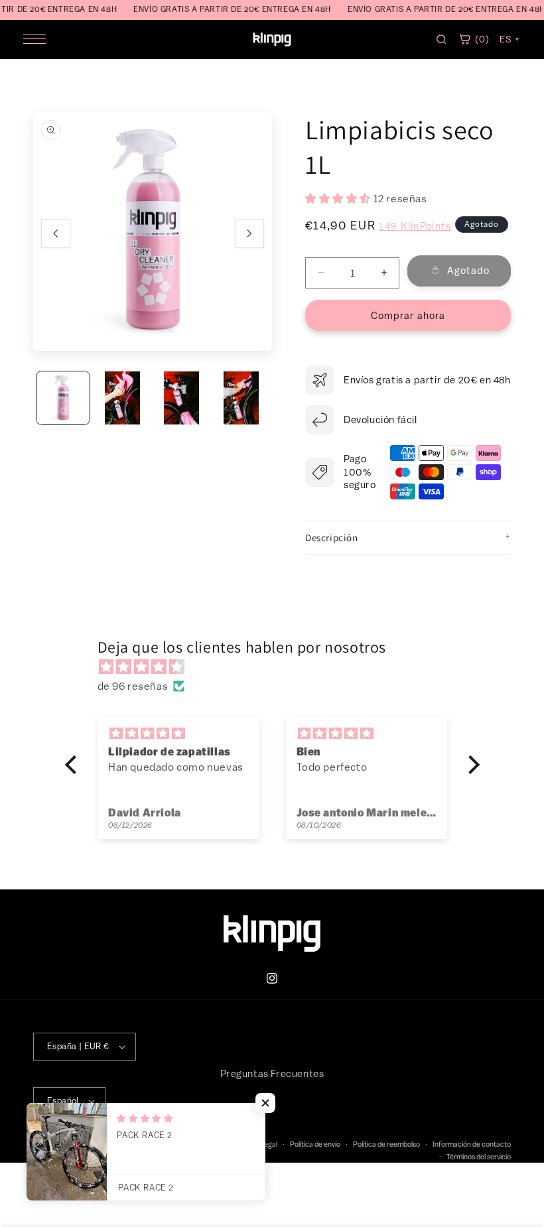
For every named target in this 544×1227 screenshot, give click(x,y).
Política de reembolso (386, 1143)
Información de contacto (472, 1143)
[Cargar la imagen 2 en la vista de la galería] (122, 397)
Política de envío (315, 1143)
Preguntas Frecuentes (272, 1073)
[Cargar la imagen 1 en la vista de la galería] (63, 397)
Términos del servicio (478, 1156)
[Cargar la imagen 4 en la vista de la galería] (241, 397)
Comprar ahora (408, 315)
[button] (408, 537)
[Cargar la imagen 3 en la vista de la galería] (181, 397)
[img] (279, 667)
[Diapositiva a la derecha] (249, 233)
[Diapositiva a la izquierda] (55, 233)
